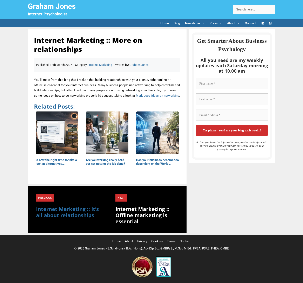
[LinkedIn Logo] (262, 23)
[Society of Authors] (163, 276)
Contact (250, 23)
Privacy (142, 241)
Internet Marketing (100, 64)
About (231, 23)
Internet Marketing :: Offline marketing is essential (142, 215)
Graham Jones (52, 6)
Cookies (157, 241)
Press (214, 23)
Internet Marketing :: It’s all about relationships (67, 212)
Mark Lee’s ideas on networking (157, 95)
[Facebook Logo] (270, 23)
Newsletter (192, 23)
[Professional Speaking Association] (142, 276)
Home (164, 23)
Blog (177, 23)
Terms (171, 241)
